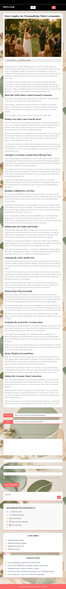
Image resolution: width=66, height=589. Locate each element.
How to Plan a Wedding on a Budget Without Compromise (28, 565)
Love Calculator (16, 525)
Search (7, 494)
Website (6, 471)
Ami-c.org (8, 7)
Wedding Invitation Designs (17, 543)
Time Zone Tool (16, 512)
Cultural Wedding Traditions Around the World (24, 562)
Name (5, 458)
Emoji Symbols (16, 518)
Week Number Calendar (19, 522)
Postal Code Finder (17, 515)
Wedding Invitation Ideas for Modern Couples (23, 568)
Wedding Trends (25, 60)
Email (5, 465)
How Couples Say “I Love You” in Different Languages (26, 574)
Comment (7, 438)
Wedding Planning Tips (16, 546)
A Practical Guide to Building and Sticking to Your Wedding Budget (31, 571)
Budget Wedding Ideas (16, 540)
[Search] (59, 497)
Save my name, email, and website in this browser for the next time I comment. (32, 478)
